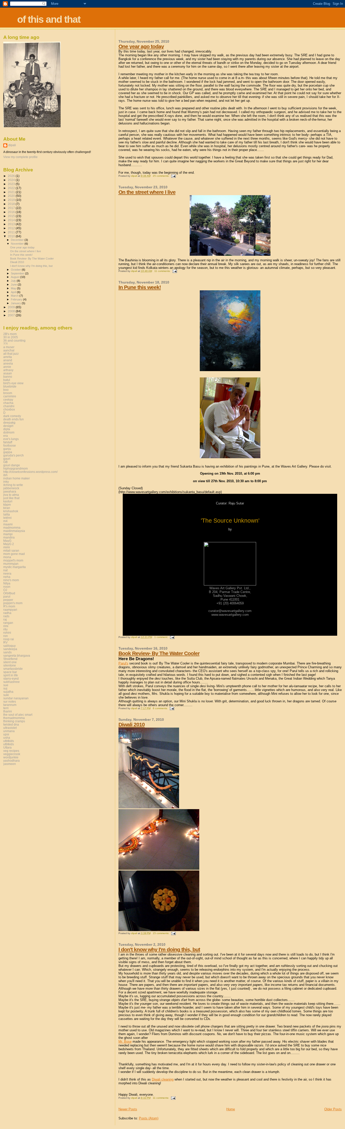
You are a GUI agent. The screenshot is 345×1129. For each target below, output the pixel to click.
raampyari (10, 609)
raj (5, 619)
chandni (8, 406)
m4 (5, 521)
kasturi (7, 501)
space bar (10, 672)
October (16, 269)
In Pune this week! (139, 287)
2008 (12, 311)
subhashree (11, 681)
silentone (9, 665)
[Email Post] (173, 175)
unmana (9, 731)
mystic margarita (14, 567)
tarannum (9, 704)
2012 (12, 228)
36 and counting (14, 340)
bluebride (9, 386)
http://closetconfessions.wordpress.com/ (30, 471)
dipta (6, 429)
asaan (7, 373)
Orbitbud (9, 593)
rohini (7, 632)
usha (6, 737)
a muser (8, 347)
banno (7, 376)
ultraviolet (10, 727)
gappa (7, 452)
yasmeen (9, 763)
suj (5, 688)
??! (5, 343)
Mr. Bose (125, 1041)
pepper (8, 599)
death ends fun (13, 419)
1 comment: (161, 637)
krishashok (10, 511)
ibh (5, 475)
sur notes (9, 701)
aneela (8, 363)
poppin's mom (12, 603)
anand (7, 360)
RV (5, 642)
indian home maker (16, 478)
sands (7, 652)
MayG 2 (8, 544)
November (17, 243)
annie (7, 366)
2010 (12, 236)
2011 (12, 232)
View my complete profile (20, 157)
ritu (5, 629)
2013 (12, 224)
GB (5, 462)
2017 (12, 208)
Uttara (7, 747)
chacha (8, 402)
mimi (6, 547)
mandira (9, 537)
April (14, 292)
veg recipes (11, 750)
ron (5, 635)
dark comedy (12, 416)
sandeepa (10, 649)
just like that (11, 498)
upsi (6, 734)
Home (230, 1109)
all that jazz (11, 353)
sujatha (8, 691)
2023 (12, 184)
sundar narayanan (16, 698)
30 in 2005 (10, 337)
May (14, 288)
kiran (6, 507)
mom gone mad (14, 553)
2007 (12, 315)
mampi (8, 534)
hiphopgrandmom (15, 468)
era (5, 435)
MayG (7, 540)
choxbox (9, 409)
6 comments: (160, 708)
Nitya (6, 583)
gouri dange (11, 465)
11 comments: (162, 271)
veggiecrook (11, 754)
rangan (8, 622)
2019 (12, 199)
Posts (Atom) (148, 1118)
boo (6, 389)
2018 (12, 204)
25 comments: (161, 175)
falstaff (7, 442)
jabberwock (11, 488)
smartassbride (13, 668)
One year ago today (141, 46)
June (14, 284)
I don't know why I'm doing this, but (159, 949)
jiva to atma (11, 494)
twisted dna (11, 724)
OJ (5, 590)
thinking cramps (14, 721)
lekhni (7, 517)
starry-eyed (11, 678)
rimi (5, 626)
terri (6, 708)
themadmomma (14, 718)
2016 (12, 212)
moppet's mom (13, 560)
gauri (6, 458)
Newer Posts (127, 1109)
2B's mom (10, 334)
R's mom (9, 606)
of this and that (48, 19)
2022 (12, 188)
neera (7, 573)
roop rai (8, 639)
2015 (12, 216)
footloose (9, 445)
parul (6, 596)
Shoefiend (10, 658)
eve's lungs (11, 439)
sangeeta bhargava (16, 655)
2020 (12, 195)
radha (7, 612)
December (17, 239)
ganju (7, 448)
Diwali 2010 (131, 724)
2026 (12, 175)
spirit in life (10, 675)
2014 (12, 220)
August (15, 276)
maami (8, 524)
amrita (7, 356)
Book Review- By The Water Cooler (159, 653)
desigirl (8, 425)
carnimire (9, 396)
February (17, 299)
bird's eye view (13, 383)
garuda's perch (13, 455)
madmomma (11, 527)
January (16, 303)
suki (6, 695)
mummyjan (10, 563)
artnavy (8, 370)
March (15, 295)
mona (7, 557)
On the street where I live (147, 192)
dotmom (8, 432)
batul (6, 379)
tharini (7, 711)
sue (5, 685)
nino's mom (11, 580)
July (14, 280)
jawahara (9, 491)
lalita (6, 514)
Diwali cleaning (163, 1079)
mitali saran (11, 550)
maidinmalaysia (14, 530)
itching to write (13, 484)
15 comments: (161, 933)
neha (6, 576)
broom (7, 393)
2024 (12, 180)
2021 (12, 192)
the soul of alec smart (17, 714)
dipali (12, 145)
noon (6, 586)
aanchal (8, 350)
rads (6, 616)
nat (5, 570)
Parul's (123, 663)
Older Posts (333, 1109)
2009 (12, 307)
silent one (10, 662)
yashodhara (11, 760)
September (18, 273)
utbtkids (8, 740)
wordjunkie (10, 757)
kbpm (7, 504)
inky (6, 481)
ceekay (8, 399)
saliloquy (9, 645)
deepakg (9, 422)
